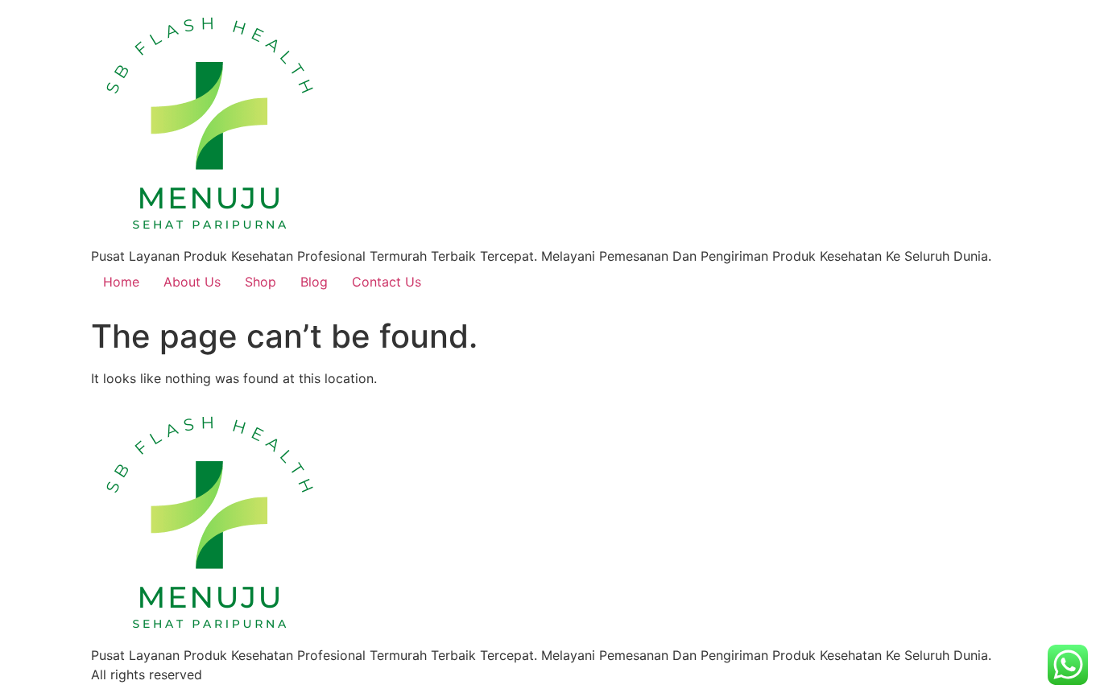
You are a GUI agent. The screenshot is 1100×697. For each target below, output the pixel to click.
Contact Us (386, 282)
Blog (314, 282)
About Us (192, 282)
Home (121, 282)
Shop (260, 282)
